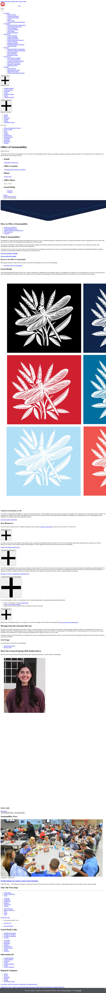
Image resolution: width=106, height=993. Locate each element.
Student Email (7, 135)
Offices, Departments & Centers (12, 128)
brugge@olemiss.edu (9, 646)
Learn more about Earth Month (9, 519)
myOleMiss (7, 138)
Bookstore (6, 951)
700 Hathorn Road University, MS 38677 (15, 169)
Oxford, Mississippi (12, 37)
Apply (5, 895)
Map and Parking (8, 926)
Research (6, 47)
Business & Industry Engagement (16, 49)
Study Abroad (11, 20)
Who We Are (7, 56)
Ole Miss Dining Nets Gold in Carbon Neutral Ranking (19, 881)
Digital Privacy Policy (6, 987)
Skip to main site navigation (8, 1)
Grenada (6, 119)
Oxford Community (9, 97)
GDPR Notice (39, 987)
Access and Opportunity (13, 59)
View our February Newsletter (9, 253)
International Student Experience (15, 44)
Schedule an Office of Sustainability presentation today (15, 574)
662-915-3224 (7, 647)
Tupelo (6, 116)
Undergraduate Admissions (14, 26)
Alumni (6, 93)
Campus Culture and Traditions (15, 61)
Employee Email (8, 137)
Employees (7, 91)
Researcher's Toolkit (12, 55)
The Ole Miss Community (14, 58)
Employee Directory (9, 910)
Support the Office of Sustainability (13, 265)
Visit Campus (10, 31)
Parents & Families (9, 94)
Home (5, 195)
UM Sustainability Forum (10, 229)
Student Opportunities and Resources (13, 230)
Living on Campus (12, 35)
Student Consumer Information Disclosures (24, 987)
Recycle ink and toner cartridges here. (68, 622)
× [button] (104, 989)
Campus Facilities (12, 46)
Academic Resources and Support (16, 22)
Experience (7, 140)
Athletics (6, 67)
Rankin (6, 121)
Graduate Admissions (12, 29)
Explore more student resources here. (10, 547)
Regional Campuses (12, 43)
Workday (6, 143)
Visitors (6, 95)
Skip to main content (20, 1)
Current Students (8, 90)
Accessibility (55, 987)
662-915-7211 (7, 923)
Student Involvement (12, 38)
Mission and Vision (12, 65)
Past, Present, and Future (13, 62)
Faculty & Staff (8, 129)
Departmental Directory (10, 196)
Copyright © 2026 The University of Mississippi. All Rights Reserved (19, 984)
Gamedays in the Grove (13, 70)
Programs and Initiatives (10, 227)
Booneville (7, 118)
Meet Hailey (4, 811)
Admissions (7, 23)
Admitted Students (9, 88)
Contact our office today (46, 526)
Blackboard (7, 141)
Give (19, 6)
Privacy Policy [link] (66, 990)
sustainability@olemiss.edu (11, 162)
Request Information (12, 32)
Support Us (7, 233)
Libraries (6, 134)
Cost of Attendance (12, 28)
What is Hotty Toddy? (13, 71)
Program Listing (11, 14)
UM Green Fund (8, 232)
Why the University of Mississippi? (16, 25)
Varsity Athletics (11, 68)
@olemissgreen (24, 603)
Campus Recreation (12, 41)
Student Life (7, 34)
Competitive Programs (13, 17)
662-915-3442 (7, 176)
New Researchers (11, 53)
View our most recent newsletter (12, 604)
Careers (6, 949)
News (5, 131)
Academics (7, 13)
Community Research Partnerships (16, 50)
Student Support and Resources (15, 40)
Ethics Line (62, 987)
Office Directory (8, 908)
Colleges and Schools (13, 16)
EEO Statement (47, 987)
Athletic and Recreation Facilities (16, 73)
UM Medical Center (9, 122)
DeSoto (6, 115)
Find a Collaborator (12, 52)
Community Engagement (13, 64)
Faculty (9, 19)
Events (6, 132)
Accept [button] (79, 990)
